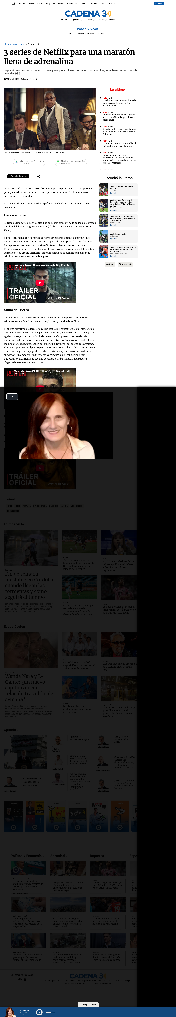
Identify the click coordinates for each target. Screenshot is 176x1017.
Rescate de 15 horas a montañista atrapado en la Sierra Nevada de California (120, 131)
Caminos (31, 3)
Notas (71, 34)
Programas (50, 3)
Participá (159, 3)
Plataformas (102, 34)
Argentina (75, 20)
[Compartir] (38, 176)
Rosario (100, 20)
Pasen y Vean (88, 29)
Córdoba (88, 20)
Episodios (113, 193)
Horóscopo (111, 3)
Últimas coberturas (65, 3)
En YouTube (92, 3)
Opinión (40, 3)
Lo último (118, 89)
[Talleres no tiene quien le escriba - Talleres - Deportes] (104, 190)
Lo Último (65, 20)
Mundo (112, 20)
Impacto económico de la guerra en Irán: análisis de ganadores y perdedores (119, 117)
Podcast (110, 264)
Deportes (21, 3)
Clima (102, 3)
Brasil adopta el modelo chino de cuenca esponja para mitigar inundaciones (119, 103)
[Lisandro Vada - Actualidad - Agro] (104, 236)
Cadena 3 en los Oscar (85, 34)
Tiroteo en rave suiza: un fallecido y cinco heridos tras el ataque (120, 144)
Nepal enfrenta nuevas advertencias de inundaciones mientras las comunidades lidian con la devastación (119, 159)
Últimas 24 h (80, 3)
